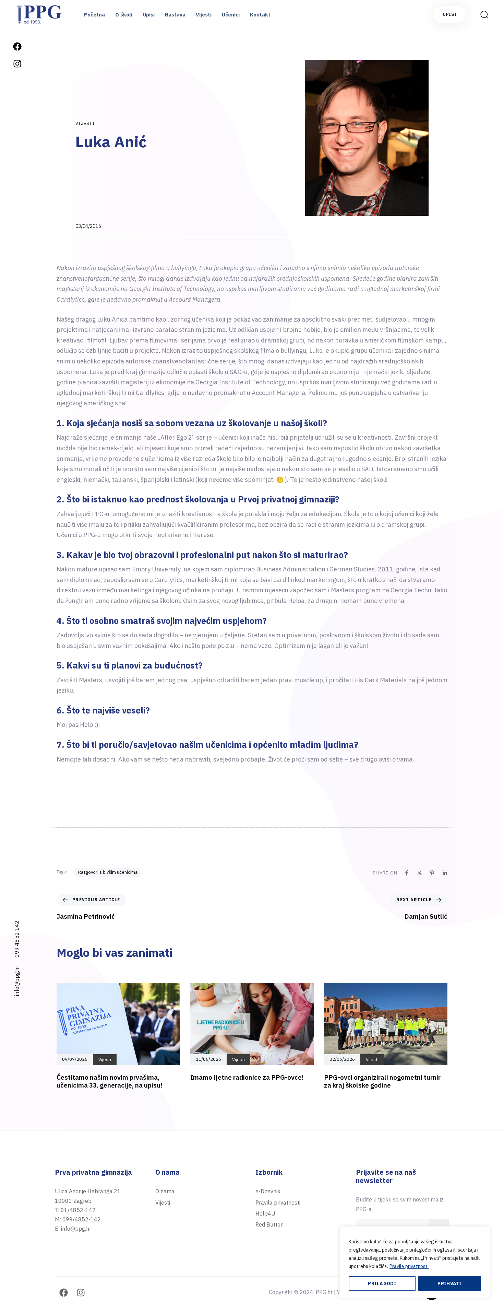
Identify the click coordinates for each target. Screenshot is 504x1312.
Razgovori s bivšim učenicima (107, 872)
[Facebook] (17, 46)
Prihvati (449, 1283)
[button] (482, 14)
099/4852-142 (81, 1219)
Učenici (231, 14)
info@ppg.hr (16, 981)
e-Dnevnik (267, 1191)
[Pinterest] (432, 872)
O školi (123, 14)
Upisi (149, 14)
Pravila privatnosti (409, 1266)
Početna (94, 14)
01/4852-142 (78, 1210)
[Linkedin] (444, 872)
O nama (165, 1191)
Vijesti (204, 14)
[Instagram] (17, 63)
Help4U (265, 1213)
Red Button (269, 1224)
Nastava (175, 14)
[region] (414, 1262)
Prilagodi (382, 1283)
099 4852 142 (16, 938)
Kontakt (260, 14)
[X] (419, 872)
